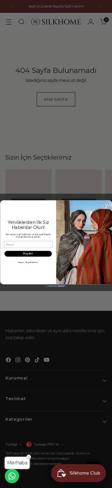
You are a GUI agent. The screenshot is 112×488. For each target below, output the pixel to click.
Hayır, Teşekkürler (28, 262)
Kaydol (28, 253)
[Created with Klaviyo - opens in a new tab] (56, 286)
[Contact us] (12, 476)
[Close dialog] (108, 204)
